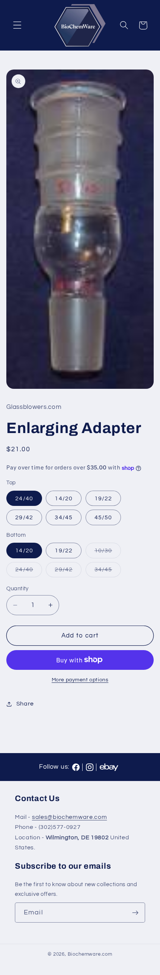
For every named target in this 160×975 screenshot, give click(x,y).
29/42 (24, 517)
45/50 (103, 517)
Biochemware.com (90, 954)
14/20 (64, 498)
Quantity (17, 588)
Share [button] (25, 704)
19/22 (103, 498)
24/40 (24, 498)
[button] (17, 25)
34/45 (64, 517)
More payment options (80, 679)
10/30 (108, 552)
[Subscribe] (135, 913)
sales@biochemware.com (69, 817)
